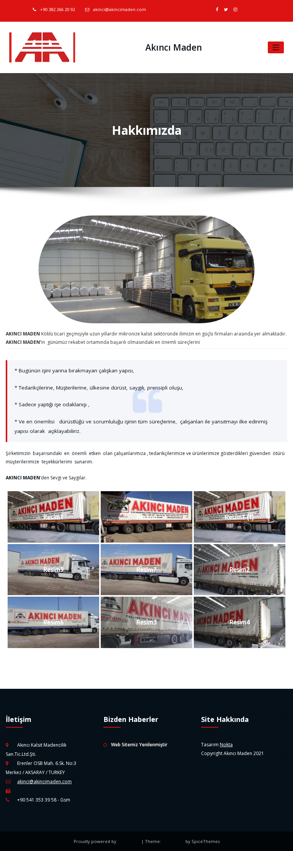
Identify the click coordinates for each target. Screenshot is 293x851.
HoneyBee (173, 841)
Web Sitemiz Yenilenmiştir (139, 744)
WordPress (129, 841)
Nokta (226, 744)
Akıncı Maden (173, 47)
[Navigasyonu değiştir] (276, 47)
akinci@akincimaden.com (119, 9)
